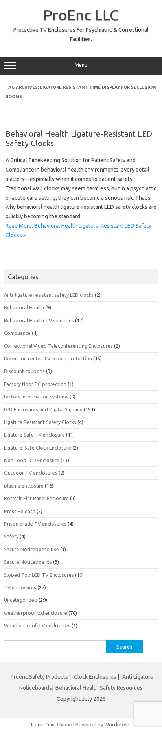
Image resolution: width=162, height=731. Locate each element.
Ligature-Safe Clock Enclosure (37, 447)
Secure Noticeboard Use (31, 549)
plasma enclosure (24, 485)
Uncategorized (20, 600)
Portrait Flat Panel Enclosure (36, 498)
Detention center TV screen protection (48, 358)
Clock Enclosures (95, 677)
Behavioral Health (24, 307)
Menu (81, 65)
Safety (11, 536)
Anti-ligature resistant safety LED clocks (49, 295)
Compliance (17, 333)
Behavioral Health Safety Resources (99, 688)
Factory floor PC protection (35, 384)
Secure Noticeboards (28, 562)
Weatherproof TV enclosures (37, 625)
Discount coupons (24, 371)
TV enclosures (20, 587)
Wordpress (117, 724)
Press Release (19, 511)
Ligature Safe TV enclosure (34, 434)
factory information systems (36, 396)
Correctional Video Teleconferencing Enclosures (58, 346)
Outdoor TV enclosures (30, 472)
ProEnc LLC (81, 15)
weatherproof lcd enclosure (35, 613)
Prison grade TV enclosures (35, 523)
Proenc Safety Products (40, 677)
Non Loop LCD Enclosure (31, 460)
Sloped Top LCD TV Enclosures (39, 574)
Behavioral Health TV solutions (39, 320)
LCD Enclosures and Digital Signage (43, 409)
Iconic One (43, 724)
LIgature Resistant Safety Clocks (40, 422)
